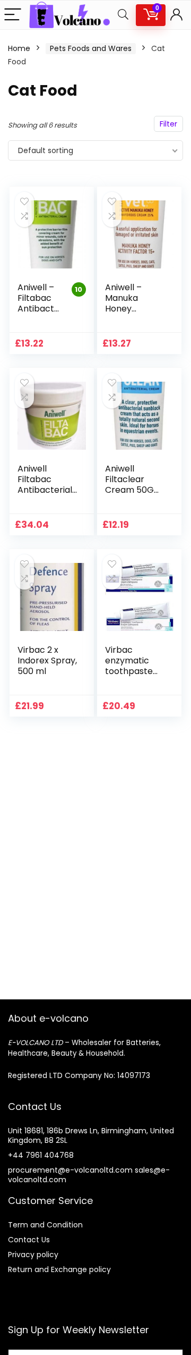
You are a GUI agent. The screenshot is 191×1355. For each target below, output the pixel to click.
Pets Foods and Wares (91, 48)
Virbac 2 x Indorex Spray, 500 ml (47, 660)
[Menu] (12, 15)
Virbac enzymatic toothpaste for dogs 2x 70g (129, 671)
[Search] (123, 15)
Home (19, 48)
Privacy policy (33, 1254)
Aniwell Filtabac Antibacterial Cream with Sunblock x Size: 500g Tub (47, 495)
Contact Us (29, 1239)
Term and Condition (45, 1224)
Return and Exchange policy (59, 1269)
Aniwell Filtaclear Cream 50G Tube (129, 484)
